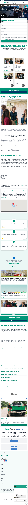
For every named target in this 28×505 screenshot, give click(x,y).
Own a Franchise (3, 474)
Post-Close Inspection (18, 80)
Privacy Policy (5, 39)
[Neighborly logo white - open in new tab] (2, 0)
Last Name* (2, 24)
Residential (2, 464)
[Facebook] (1, 461)
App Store (14, 446)
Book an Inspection (14, 3)
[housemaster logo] (14, 453)
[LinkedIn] (6, 461)
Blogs (1, 480)
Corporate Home (3, 483)
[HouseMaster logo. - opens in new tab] (10, 429)
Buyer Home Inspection (7, 64)
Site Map (2, 481)
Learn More (5, 70)
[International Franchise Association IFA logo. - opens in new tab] (2, 485)
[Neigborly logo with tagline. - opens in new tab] (19, 429)
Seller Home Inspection (18, 64)
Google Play (14, 448)
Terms (2, 39)
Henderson (3, 198)
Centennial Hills (4, 197)
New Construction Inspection (8, 80)
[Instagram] (4, 461)
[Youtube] (7, 461)
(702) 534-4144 (4, 455)
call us (22, 185)
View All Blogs (13, 314)
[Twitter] (2, 461)
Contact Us (2, 471)
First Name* (2, 21)
